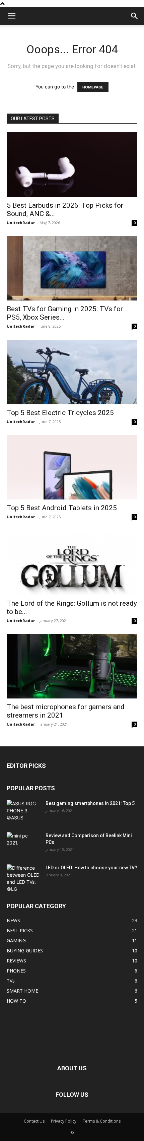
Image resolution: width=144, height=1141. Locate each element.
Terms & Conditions (102, 1121)
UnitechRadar (21, 222)
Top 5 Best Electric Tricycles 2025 (60, 413)
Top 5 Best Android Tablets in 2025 (62, 508)
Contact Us (34, 1121)
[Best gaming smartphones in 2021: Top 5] (23, 811)
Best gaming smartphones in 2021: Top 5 (90, 803)
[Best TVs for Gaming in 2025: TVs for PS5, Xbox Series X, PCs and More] (72, 268)
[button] (11, 16)
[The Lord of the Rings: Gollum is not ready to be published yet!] (72, 562)
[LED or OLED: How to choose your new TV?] (23, 878)
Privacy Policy (63, 1121)
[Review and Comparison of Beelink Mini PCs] (23, 844)
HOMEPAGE (92, 87)
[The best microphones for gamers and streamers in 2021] (72, 666)
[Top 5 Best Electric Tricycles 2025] (72, 372)
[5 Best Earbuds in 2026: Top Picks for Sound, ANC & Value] (72, 164)
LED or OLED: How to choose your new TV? (91, 867)
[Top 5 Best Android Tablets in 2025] (72, 467)
